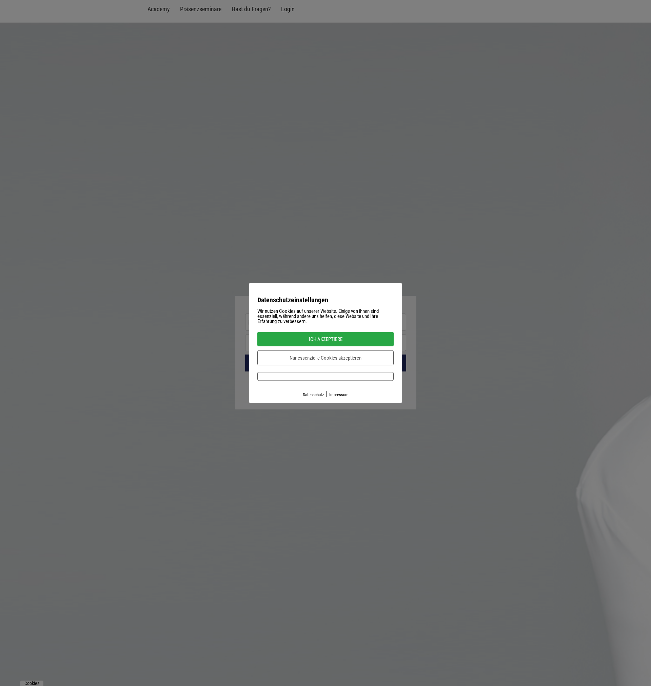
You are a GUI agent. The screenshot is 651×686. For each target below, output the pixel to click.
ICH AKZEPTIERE (325, 339)
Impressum (339, 394)
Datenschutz (313, 394)
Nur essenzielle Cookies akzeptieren (325, 358)
